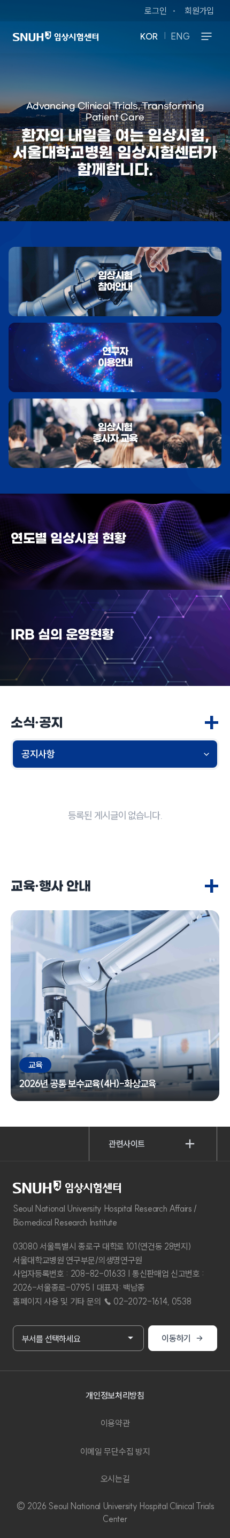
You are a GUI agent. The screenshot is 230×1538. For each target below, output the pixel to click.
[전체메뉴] (206, 36)
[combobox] (78, 1338)
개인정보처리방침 (115, 1395)
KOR (149, 36)
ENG (180, 36)
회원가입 (199, 10)
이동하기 (176, 1338)
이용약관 (115, 1423)
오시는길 (115, 1478)
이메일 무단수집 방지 (115, 1451)
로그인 (155, 10)
